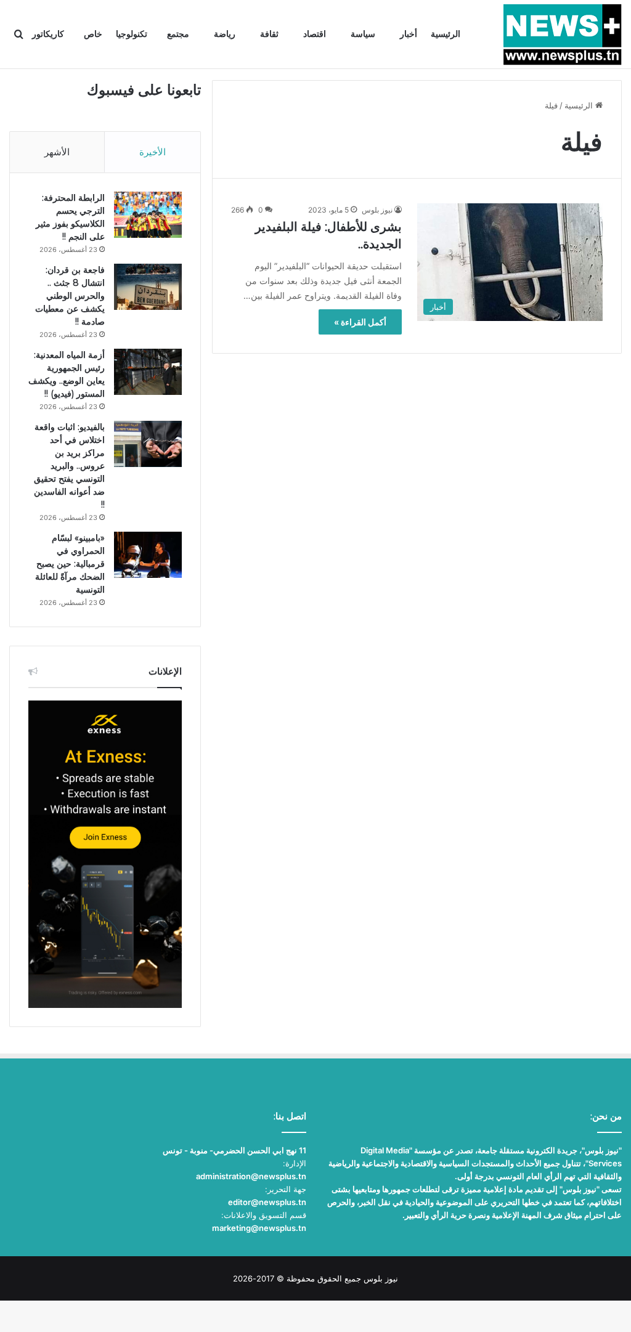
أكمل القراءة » (360, 322)
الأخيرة (152, 152)
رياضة (224, 34)
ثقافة (269, 34)
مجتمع (178, 34)
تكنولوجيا (131, 34)
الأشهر (57, 152)
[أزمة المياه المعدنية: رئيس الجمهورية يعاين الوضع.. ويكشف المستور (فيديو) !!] (148, 372)
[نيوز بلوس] (562, 34)
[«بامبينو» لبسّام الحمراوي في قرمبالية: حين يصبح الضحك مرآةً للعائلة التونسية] (148, 555)
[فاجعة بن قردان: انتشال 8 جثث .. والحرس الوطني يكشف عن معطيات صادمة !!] (148, 287)
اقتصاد (314, 34)
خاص (93, 34)
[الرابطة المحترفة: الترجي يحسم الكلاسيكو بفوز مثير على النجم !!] (148, 215)
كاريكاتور (48, 34)
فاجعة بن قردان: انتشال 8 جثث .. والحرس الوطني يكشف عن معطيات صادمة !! (70, 295)
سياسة (363, 34)
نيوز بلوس (377, 209)
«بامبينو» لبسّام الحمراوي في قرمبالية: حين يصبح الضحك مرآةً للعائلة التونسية (70, 563)
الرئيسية (445, 34)
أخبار (408, 34)
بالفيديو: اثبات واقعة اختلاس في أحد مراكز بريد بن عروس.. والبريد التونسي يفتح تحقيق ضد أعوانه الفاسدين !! (69, 465)
